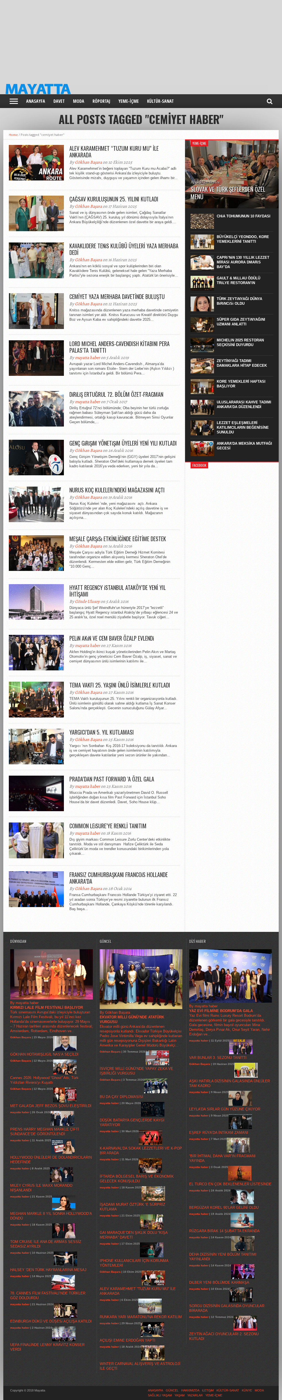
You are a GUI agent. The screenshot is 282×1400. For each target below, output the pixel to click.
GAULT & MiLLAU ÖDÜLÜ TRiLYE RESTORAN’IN (238, 280)
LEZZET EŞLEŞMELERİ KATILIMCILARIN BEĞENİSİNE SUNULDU (243, 427)
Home (13, 135)
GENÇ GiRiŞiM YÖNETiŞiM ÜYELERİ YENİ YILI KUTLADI (123, 443)
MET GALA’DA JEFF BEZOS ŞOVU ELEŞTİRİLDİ (50, 1106)
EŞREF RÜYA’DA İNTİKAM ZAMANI (218, 1133)
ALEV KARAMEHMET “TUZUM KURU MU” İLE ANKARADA (114, 151)
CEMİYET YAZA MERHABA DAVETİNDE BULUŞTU (117, 296)
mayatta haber (87, 358)
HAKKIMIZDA (190, 1390)
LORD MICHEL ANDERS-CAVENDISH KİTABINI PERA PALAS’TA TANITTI (119, 347)
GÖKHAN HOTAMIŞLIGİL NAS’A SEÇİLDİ (44, 1054)
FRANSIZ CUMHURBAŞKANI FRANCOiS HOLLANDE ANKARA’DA (118, 877)
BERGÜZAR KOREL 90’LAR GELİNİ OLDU (224, 1207)
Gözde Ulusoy (87, 601)
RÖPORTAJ (101, 101)
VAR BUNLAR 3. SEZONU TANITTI (217, 1058)
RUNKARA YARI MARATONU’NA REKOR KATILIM (141, 1317)
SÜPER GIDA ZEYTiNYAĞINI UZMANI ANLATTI (241, 321)
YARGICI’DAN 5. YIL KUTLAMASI (101, 732)
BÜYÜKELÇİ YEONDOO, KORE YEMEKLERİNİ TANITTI (243, 239)
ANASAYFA (35, 101)
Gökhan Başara (88, 162)
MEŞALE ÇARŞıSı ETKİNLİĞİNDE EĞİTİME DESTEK (117, 538)
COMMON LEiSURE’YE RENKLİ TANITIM (108, 825)
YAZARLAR (195, 1395)
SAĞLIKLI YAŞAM (160, 1395)
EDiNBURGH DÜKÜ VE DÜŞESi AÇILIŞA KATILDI (51, 1321)
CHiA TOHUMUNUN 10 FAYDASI (243, 216)
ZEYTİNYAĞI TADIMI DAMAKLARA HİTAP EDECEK (242, 363)
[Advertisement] (141, 38)
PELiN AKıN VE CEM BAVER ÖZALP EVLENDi (111, 638)
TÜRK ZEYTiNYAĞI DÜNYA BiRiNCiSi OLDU (239, 301)
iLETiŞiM (208, 1390)
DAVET (59, 101)
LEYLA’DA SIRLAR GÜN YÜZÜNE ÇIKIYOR (224, 1109)
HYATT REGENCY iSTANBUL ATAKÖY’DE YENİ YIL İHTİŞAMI (117, 590)
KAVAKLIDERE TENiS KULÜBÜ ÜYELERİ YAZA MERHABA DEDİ (123, 249)
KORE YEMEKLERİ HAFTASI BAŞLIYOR (241, 383)
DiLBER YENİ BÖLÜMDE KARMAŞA (219, 1282)
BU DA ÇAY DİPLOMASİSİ (121, 1097)
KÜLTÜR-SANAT (160, 101)
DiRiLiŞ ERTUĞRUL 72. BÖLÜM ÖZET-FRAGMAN (116, 394)
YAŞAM (180, 1395)
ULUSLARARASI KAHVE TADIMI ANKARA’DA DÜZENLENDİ (244, 404)
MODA (78, 101)
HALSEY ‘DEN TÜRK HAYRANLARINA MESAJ (48, 1270)
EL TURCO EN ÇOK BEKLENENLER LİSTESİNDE (230, 1184)
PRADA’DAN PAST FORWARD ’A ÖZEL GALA (111, 779)
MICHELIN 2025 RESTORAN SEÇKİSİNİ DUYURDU (240, 342)
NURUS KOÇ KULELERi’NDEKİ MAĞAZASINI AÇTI (117, 490)
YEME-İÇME (128, 101)
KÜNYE (247, 1390)
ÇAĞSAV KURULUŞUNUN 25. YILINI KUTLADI (113, 199)
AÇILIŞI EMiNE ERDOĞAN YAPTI (127, 1340)
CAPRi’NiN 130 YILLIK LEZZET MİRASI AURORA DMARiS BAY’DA (243, 262)
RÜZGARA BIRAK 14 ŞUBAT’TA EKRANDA (224, 1231)
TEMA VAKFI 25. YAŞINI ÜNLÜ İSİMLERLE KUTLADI (119, 685)
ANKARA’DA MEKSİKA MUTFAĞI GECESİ (244, 445)
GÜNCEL (172, 1390)
